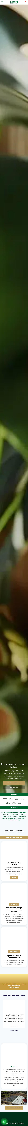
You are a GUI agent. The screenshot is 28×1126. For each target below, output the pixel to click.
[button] (1, 1015)
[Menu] (2, 2)
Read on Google (14, 1026)
